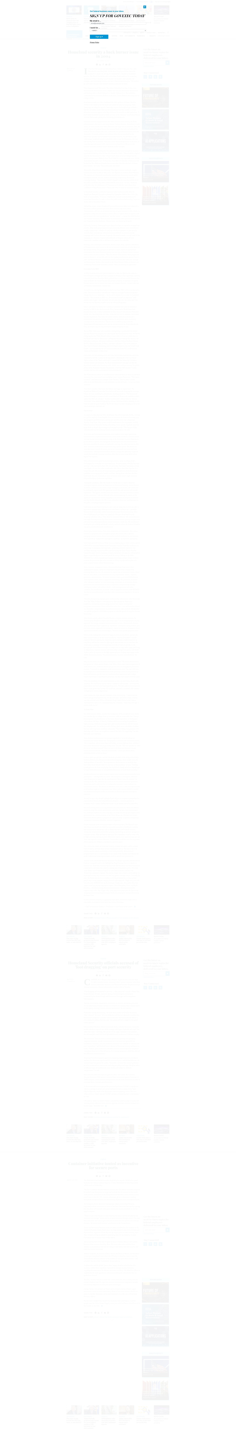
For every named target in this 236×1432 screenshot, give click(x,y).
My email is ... (95, 20)
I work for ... (95, 27)
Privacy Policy (94, 42)
